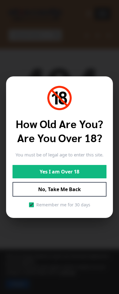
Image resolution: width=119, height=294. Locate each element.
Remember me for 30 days (63, 205)
